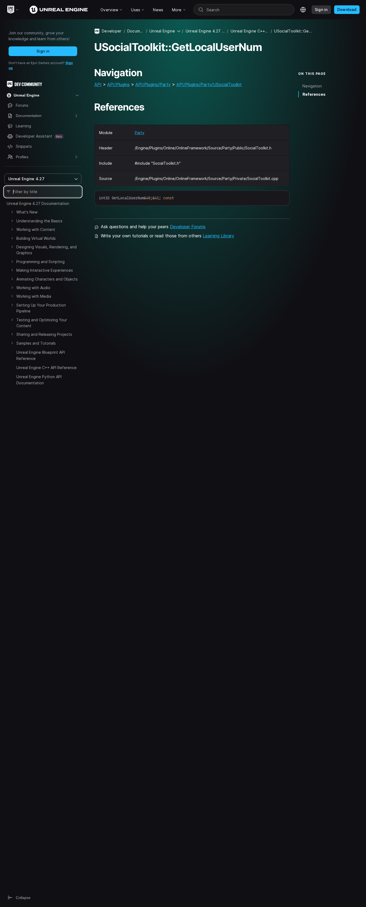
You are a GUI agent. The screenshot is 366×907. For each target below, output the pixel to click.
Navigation (312, 86)
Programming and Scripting (40, 261)
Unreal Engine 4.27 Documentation (38, 203)
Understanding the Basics (39, 221)
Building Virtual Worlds (36, 238)
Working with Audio (33, 287)
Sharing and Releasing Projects (44, 334)
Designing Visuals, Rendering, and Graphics (46, 250)
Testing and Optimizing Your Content (41, 323)
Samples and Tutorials (36, 343)
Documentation (135, 31)
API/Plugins (118, 84)
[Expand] (12, 212)
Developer (112, 31)
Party (139, 132)
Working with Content (35, 229)
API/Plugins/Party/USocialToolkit (209, 84)
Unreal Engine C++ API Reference (46, 367)
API (98, 84)
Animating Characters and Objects (47, 279)
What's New (27, 212)
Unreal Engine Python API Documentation (39, 379)
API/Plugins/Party (153, 84)
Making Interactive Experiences (44, 270)
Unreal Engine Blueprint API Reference (40, 355)
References (314, 94)
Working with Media (33, 296)
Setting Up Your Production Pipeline (41, 308)
